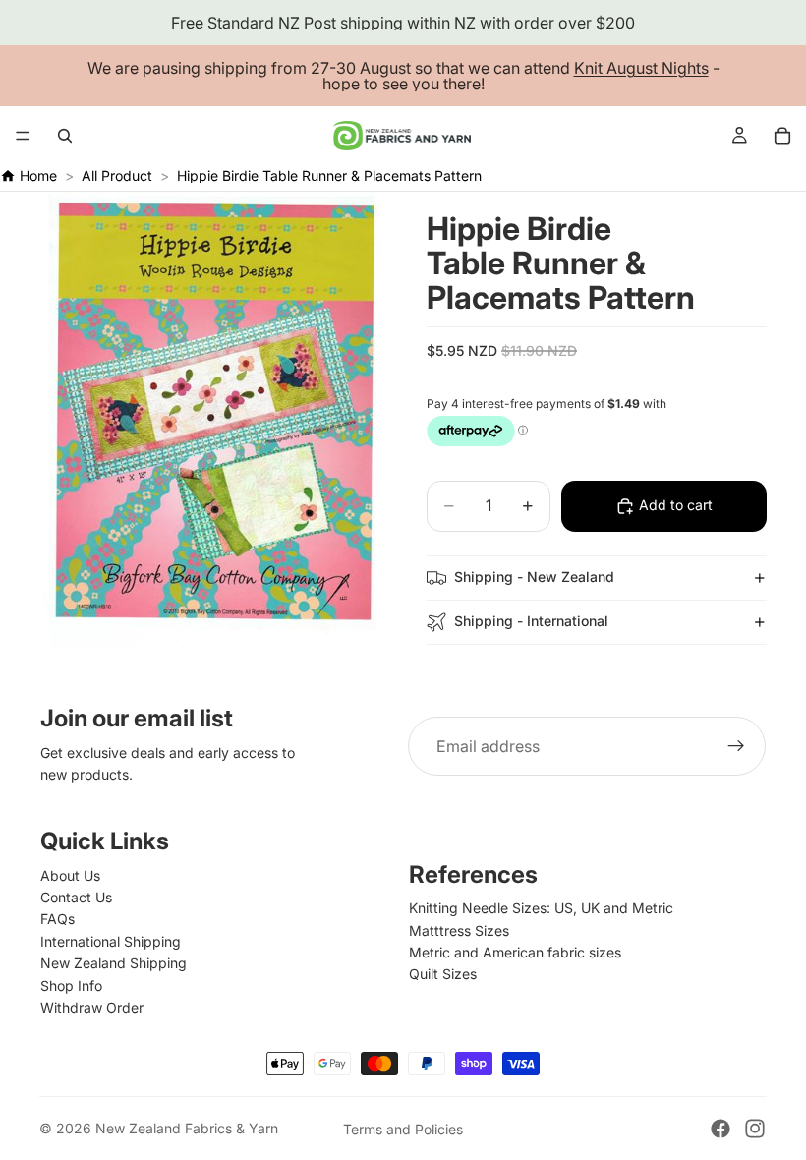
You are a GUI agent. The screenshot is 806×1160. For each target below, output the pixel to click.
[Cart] (782, 135)
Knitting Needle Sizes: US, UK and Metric (541, 907)
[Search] (64, 135)
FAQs (57, 918)
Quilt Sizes (443, 973)
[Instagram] (755, 1128)
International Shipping (110, 941)
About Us (70, 875)
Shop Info (71, 985)
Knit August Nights (641, 68)
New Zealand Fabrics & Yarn (186, 1128)
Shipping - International (531, 620)
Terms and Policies (403, 1129)
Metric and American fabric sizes (515, 952)
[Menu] (22, 135)
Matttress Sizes (459, 930)
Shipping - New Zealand (534, 576)
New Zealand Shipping (113, 963)
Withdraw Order (92, 1007)
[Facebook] (720, 1128)
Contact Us (76, 897)
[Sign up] (736, 746)
